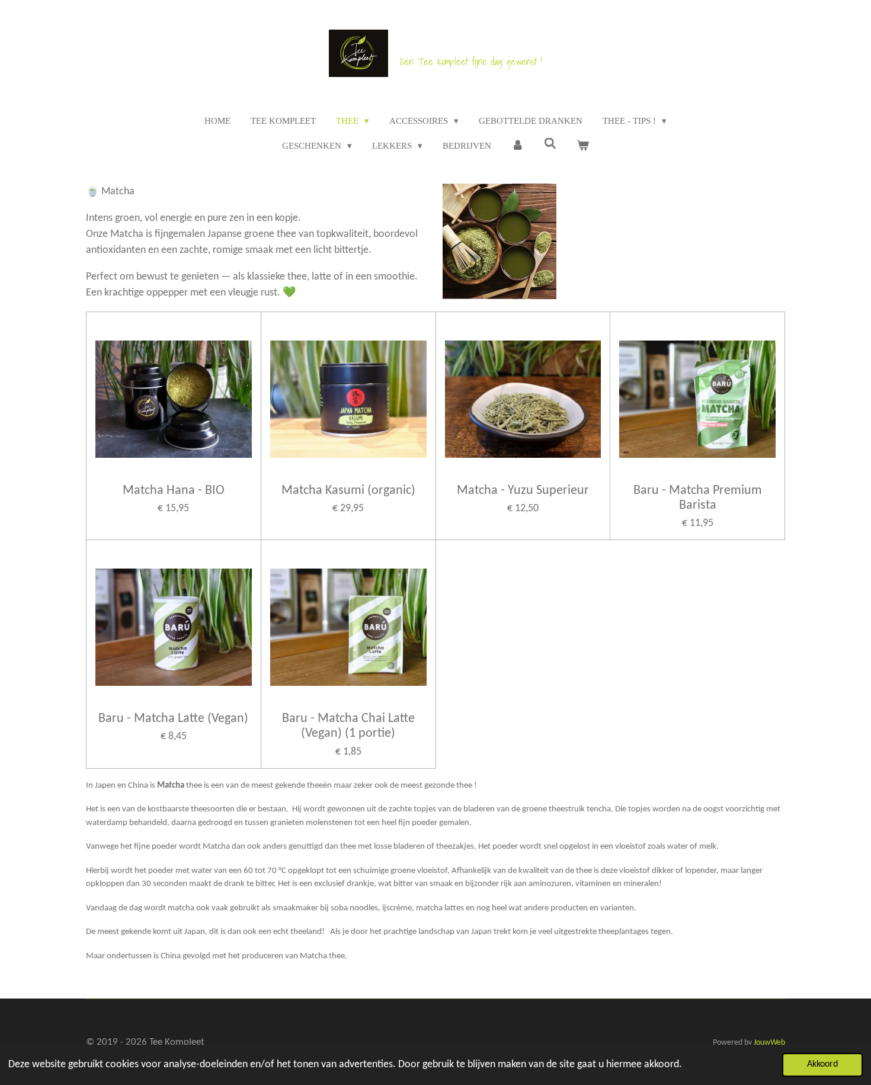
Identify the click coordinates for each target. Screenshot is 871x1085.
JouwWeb (769, 1042)
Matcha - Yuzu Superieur (523, 490)
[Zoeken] (550, 144)
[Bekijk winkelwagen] (582, 146)
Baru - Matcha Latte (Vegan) (173, 718)
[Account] (517, 146)
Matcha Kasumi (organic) (348, 490)
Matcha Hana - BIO (174, 490)
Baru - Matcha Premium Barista (697, 498)
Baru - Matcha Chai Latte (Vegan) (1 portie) (348, 726)
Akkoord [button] (822, 1064)
